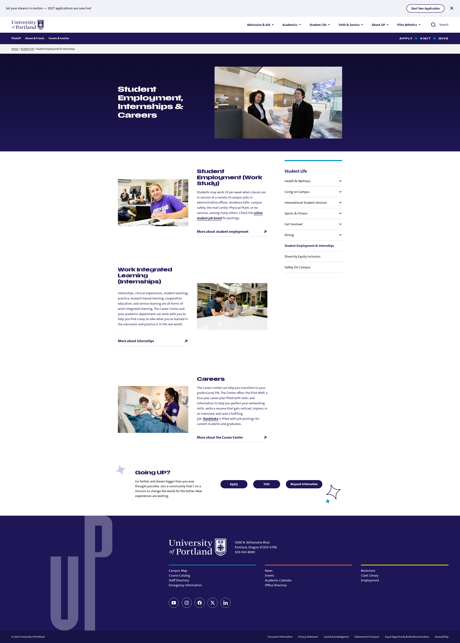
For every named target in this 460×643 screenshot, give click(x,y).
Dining (289, 235)
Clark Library (369, 575)
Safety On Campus (297, 267)
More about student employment (223, 231)
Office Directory (276, 585)
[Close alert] (452, 8)
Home (15, 48)
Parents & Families (59, 38)
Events (269, 575)
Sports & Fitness (296, 213)
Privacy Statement (308, 636)
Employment (370, 580)
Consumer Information (280, 636)
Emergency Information (185, 585)
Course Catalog (179, 575)
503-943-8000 (245, 552)
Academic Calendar (278, 580)
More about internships (136, 341)
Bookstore (368, 570)
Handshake (210, 419)
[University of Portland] (28, 25)
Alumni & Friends (34, 38)
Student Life (27, 48)
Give (443, 38)
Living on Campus (297, 192)
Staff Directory (179, 580)
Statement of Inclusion (367, 636)
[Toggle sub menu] (340, 181)
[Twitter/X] (213, 603)
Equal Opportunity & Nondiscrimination (407, 636)
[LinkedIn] (225, 603)
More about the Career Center (220, 437)
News (269, 570)
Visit (425, 38)
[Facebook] (200, 603)
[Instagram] (187, 603)
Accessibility (441, 636)
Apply (406, 38)
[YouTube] (174, 603)
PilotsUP (16, 38)
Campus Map (178, 570)
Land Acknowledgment (336, 636)
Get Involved (293, 224)
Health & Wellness (298, 181)
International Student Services (306, 202)
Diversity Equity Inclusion (302, 256)
